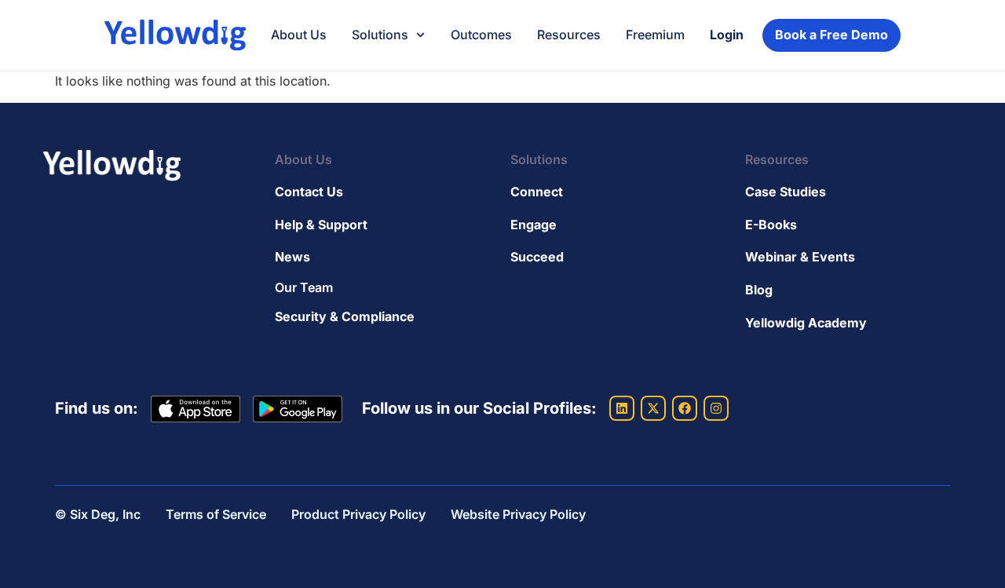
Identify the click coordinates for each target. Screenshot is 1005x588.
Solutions (380, 34)
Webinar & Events (800, 257)
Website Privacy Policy (518, 514)
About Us (299, 34)
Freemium (655, 34)
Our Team (304, 287)
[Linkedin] (621, 408)
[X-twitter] (653, 408)
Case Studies (785, 191)
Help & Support (321, 224)
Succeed (537, 257)
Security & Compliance (345, 316)
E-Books (771, 224)
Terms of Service (216, 514)
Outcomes (481, 34)
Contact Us (309, 191)
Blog (759, 290)
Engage (533, 224)
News (292, 257)
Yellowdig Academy (806, 323)
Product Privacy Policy (358, 514)
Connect (536, 191)
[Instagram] (716, 408)
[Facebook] (684, 408)
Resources (569, 34)
